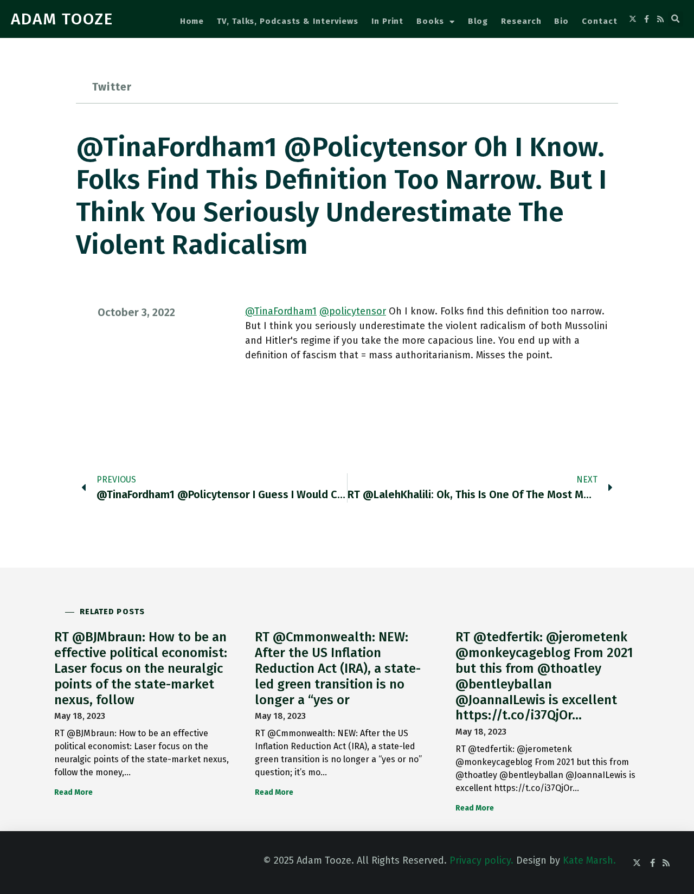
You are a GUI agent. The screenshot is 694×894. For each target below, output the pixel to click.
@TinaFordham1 (281, 311)
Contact (599, 21)
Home (192, 21)
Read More (73, 792)
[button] (675, 19)
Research (521, 21)
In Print (387, 21)
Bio (561, 21)
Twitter (112, 86)
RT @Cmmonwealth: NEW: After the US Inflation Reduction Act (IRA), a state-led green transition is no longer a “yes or (338, 668)
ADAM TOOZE (62, 19)
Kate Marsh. (589, 860)
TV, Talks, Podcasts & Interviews (287, 21)
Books (430, 21)
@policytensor (352, 311)
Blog (478, 21)
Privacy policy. (481, 860)
